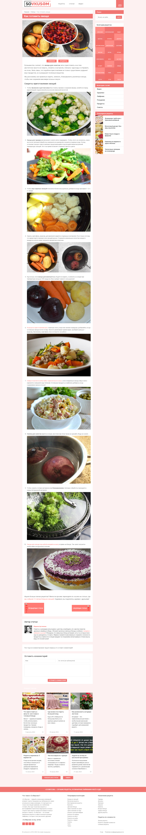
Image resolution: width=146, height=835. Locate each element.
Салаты (70, 822)
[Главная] (37, 4)
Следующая (80, 608)
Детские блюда (72, 807)
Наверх (68, 777)
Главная (26, 12)
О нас (101, 832)
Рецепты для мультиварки (75, 812)
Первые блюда (102, 810)
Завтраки (100, 803)
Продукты (63, 61)
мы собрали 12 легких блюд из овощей (39, 599)
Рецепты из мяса (72, 816)
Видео (99, 89)
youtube (33, 823)
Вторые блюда (102, 808)
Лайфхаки (51, 61)
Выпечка (70, 805)
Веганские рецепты (73, 801)
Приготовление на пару (74, 810)
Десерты (100, 801)
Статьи (33, 12)
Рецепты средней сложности (106, 822)
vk (26, 823)
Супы (69, 824)
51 (91, 772)
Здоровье (100, 93)
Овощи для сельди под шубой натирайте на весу (43, 544)
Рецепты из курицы (73, 814)
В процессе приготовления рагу (37, 327)
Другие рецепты (102, 812)
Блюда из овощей (73, 799)
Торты (69, 826)
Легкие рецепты (102, 820)
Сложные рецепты (103, 824)
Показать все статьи (51, 777)
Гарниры (100, 799)
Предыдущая (35, 608)
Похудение (101, 100)
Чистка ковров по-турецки (57, 755)
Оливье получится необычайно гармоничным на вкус (44, 381)
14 (66, 772)
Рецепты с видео (73, 820)
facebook (23, 823)
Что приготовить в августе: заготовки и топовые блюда (31, 714)
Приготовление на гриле (75, 808)
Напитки (100, 807)
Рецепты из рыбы (73, 818)
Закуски (100, 805)
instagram (30, 823)
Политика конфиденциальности (114, 832)
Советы (100, 107)
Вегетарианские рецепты (75, 803)
